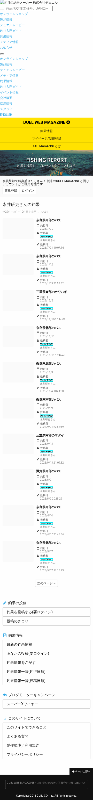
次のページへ (46, 583)
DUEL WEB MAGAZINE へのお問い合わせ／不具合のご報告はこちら (47, 782)
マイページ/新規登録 (46, 138)
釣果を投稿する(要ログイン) (30, 612)
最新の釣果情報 (19, 644)
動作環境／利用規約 (23, 745)
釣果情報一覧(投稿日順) (26, 681)
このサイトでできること (27, 727)
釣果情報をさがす (21, 662)
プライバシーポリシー (25, 754)
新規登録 (11, 190)
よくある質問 (17, 736)
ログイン (28, 190)
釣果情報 (46, 131)
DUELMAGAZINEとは (46, 146)
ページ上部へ (82, 771)
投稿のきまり (17, 621)
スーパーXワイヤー (22, 704)
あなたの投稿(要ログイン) (28, 653)
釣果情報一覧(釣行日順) (26, 671)
